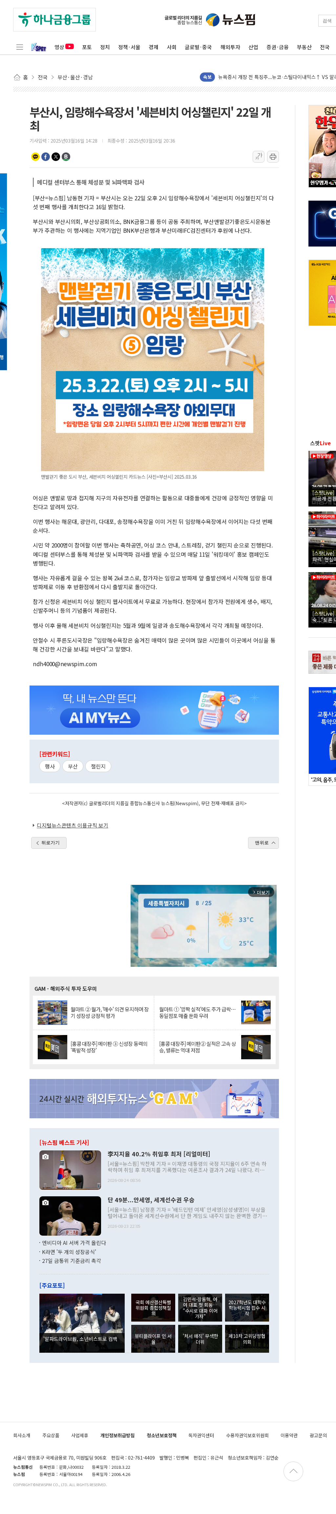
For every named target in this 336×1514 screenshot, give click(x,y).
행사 (50, 766)
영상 (59, 47)
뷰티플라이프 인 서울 (153, 1338)
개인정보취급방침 (117, 1435)
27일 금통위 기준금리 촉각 (71, 1260)
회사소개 (21, 1435)
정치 (105, 47)
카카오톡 (35, 156)
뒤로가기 (50, 842)
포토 (87, 47)
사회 (172, 47)
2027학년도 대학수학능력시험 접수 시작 (247, 1308)
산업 (253, 47)
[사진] (70, 1169)
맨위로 (262, 842)
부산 (73, 766)
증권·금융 (277, 47)
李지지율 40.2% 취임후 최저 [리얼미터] (159, 1154)
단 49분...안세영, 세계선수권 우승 (151, 1200)
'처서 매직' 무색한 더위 (200, 1338)
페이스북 (45, 156)
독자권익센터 (201, 1435)
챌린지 (98, 766)
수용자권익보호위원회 (247, 1435)
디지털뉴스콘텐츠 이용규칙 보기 (72, 825)
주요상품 (50, 1435)
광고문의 (318, 1435)
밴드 (66, 156)
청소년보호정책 (162, 1435)
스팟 (320, 443)
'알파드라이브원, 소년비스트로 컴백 (80, 1339)
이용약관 (289, 1435)
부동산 (304, 47)
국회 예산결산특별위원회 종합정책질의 (153, 1308)
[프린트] (273, 157)
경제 (153, 47)
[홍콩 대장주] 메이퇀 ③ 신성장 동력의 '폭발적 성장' (109, 1047)
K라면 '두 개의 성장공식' (69, 1251)
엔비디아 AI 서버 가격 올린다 (74, 1242)
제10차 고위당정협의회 (247, 1338)
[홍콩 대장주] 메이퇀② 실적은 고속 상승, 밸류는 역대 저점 (197, 1047)
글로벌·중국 (198, 47)
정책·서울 (129, 47)
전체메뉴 (19, 46)
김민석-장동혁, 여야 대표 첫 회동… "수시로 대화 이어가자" (200, 1308)
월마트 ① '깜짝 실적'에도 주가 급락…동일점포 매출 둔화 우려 (197, 1012)
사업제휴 (79, 1435)
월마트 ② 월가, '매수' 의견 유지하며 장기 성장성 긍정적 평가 (110, 1012)
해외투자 (230, 47)
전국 (325, 47)
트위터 (56, 156)
